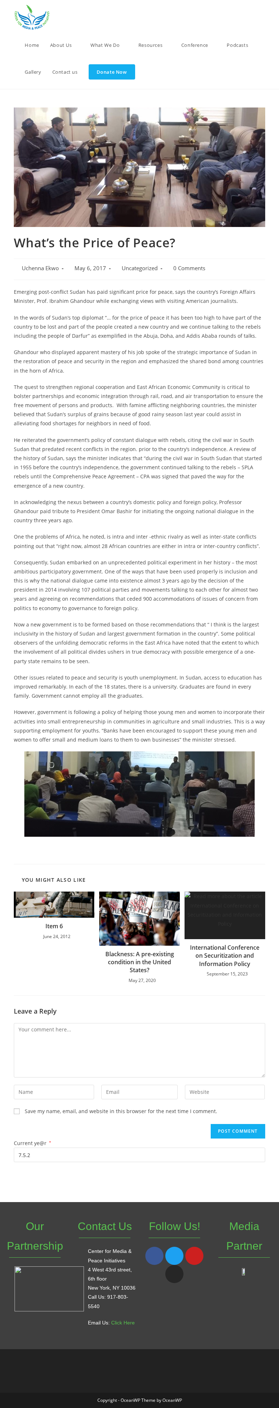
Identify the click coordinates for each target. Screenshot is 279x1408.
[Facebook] (154, 1256)
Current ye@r (32, 1143)
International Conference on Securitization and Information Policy (224, 956)
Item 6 (54, 926)
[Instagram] (174, 1274)
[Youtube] (194, 1256)
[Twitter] (174, 1256)
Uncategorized (140, 268)
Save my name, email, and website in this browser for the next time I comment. (121, 1111)
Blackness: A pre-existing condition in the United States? (139, 962)
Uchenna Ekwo (40, 268)
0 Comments (189, 268)
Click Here (123, 1323)
